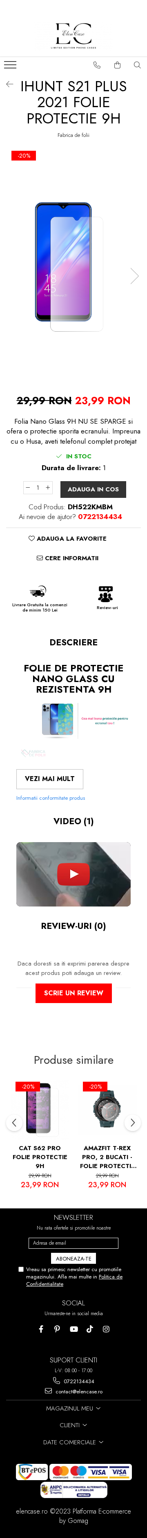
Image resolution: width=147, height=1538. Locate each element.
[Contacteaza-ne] (97, 65)
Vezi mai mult (50, 778)
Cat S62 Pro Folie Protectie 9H (40, 1157)
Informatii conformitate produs (50, 798)
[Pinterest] (57, 1329)
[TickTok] (90, 1329)
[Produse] (11, 67)
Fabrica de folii (73, 135)
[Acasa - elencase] (73, 36)
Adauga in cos (93, 489)
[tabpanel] (73, 267)
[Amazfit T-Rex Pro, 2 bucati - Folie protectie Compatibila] (107, 1110)
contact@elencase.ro (78, 1391)
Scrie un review (73, 993)
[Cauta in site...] (137, 65)
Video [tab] (73, 821)
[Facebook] (41, 1329)
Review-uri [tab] (73, 926)
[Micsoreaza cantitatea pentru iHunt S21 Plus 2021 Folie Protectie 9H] (27, 487)
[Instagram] (106, 1329)
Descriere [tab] (73, 642)
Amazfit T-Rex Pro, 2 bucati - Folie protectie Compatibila (107, 1157)
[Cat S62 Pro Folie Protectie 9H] (39, 1110)
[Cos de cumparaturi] (118, 65)
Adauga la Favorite (71, 539)
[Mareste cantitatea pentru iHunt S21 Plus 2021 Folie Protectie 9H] (48, 487)
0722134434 (78, 1381)
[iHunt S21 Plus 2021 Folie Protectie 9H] (73, 267)
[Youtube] (74, 1329)
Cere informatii (70, 558)
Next (134, 276)
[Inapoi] (6, 84)
